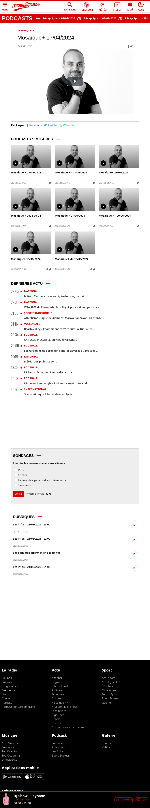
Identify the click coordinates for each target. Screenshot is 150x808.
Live (4, 694)
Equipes (7, 678)
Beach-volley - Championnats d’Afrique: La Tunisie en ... (59, 329)
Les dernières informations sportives (36, 552)
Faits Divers (59, 711)
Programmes (10, 686)
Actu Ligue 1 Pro (112, 682)
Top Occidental (11, 755)
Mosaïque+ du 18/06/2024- (72, 259)
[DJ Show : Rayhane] (6, 804)
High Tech (58, 715)
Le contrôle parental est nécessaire (42, 480)
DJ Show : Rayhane (29, 795)
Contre (22, 475)
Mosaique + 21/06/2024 (70, 215)
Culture (56, 698)
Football (31, 334)
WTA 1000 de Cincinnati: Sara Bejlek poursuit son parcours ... (63, 307)
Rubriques (58, 747)
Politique (57, 690)
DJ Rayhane (21, 799)
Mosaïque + (25, 30)
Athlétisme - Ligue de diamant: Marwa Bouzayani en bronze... (64, 318)
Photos (106, 743)
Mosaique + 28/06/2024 (26, 172)
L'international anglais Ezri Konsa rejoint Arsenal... (56, 383)
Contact (6, 698)
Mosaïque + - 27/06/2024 (71, 172)
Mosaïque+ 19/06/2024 (25, 259)
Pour (21, 470)
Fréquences (9, 690)
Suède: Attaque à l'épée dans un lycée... (49, 394)
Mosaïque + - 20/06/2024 (115, 215)
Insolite (56, 723)
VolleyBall (32, 324)
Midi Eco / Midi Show (64, 706)
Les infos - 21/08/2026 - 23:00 (31, 524)
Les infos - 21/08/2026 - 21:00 (31, 567)
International (35, 389)
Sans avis (24, 485)
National (31, 291)
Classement (109, 690)
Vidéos (106, 747)
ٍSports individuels (38, 313)
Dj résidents (9, 759)
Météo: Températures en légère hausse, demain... (56, 296)
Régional (57, 682)
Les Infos (57, 751)
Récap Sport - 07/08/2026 (53, 18)
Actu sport (108, 678)
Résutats (107, 686)
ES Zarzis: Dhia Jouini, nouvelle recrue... (49, 372)
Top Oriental (9, 751)
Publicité (7, 702)
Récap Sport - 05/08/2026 (94, 18)
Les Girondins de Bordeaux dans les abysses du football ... (61, 350)
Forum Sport (110, 694)
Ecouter (23, 163)
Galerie (106, 702)
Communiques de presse (68, 727)
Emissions (8, 682)
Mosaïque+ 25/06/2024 (113, 172)
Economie (58, 694)
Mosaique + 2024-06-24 (26, 215)
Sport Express (111, 698)
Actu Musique (10, 743)
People (56, 719)
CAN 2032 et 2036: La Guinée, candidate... (50, 340)
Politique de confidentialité (18, 706)
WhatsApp (70, 125)
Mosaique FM (60, 702)
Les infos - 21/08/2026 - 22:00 (31, 538)
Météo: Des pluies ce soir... (41, 361)
